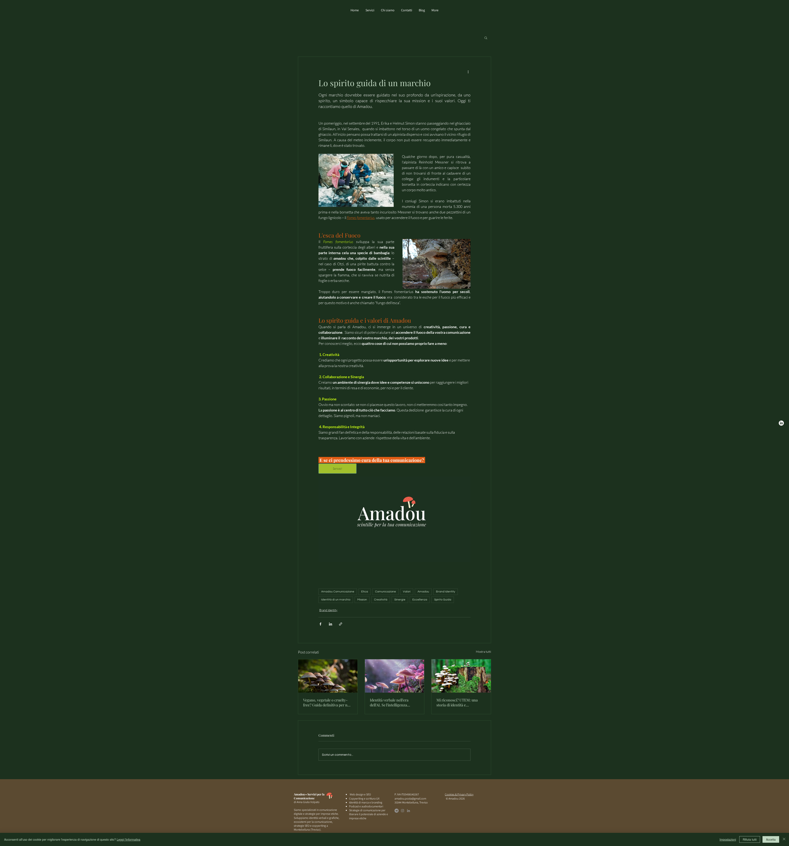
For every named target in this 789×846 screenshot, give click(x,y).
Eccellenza (419, 599)
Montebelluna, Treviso (415, 802)
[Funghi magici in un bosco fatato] (394, 676)
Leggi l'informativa (128, 839)
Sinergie (399, 599)
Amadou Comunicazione (337, 591)
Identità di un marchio (335, 599)
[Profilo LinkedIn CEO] (781, 423)
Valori (407, 591)
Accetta (771, 839)
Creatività (380, 599)
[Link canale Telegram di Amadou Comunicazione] (396, 811)
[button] (486, 37)
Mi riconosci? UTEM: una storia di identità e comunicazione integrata (457, 702)
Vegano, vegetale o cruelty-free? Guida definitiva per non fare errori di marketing (327, 702)
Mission (362, 599)
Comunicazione (385, 591)
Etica (364, 591)
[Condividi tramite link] (341, 624)
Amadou (423, 591)
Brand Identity (445, 591)
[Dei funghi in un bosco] (328, 676)
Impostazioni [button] (728, 839)
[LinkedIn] (408, 811)
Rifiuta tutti (750, 839)
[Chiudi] (784, 839)
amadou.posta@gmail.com (410, 798)
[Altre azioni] (468, 71)
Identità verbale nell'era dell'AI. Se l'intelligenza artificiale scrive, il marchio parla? (392, 702)
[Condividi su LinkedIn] (330, 624)
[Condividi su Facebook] (320, 624)
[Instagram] (402, 811)
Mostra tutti (483, 651)
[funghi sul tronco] (461, 676)
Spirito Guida (442, 599)
